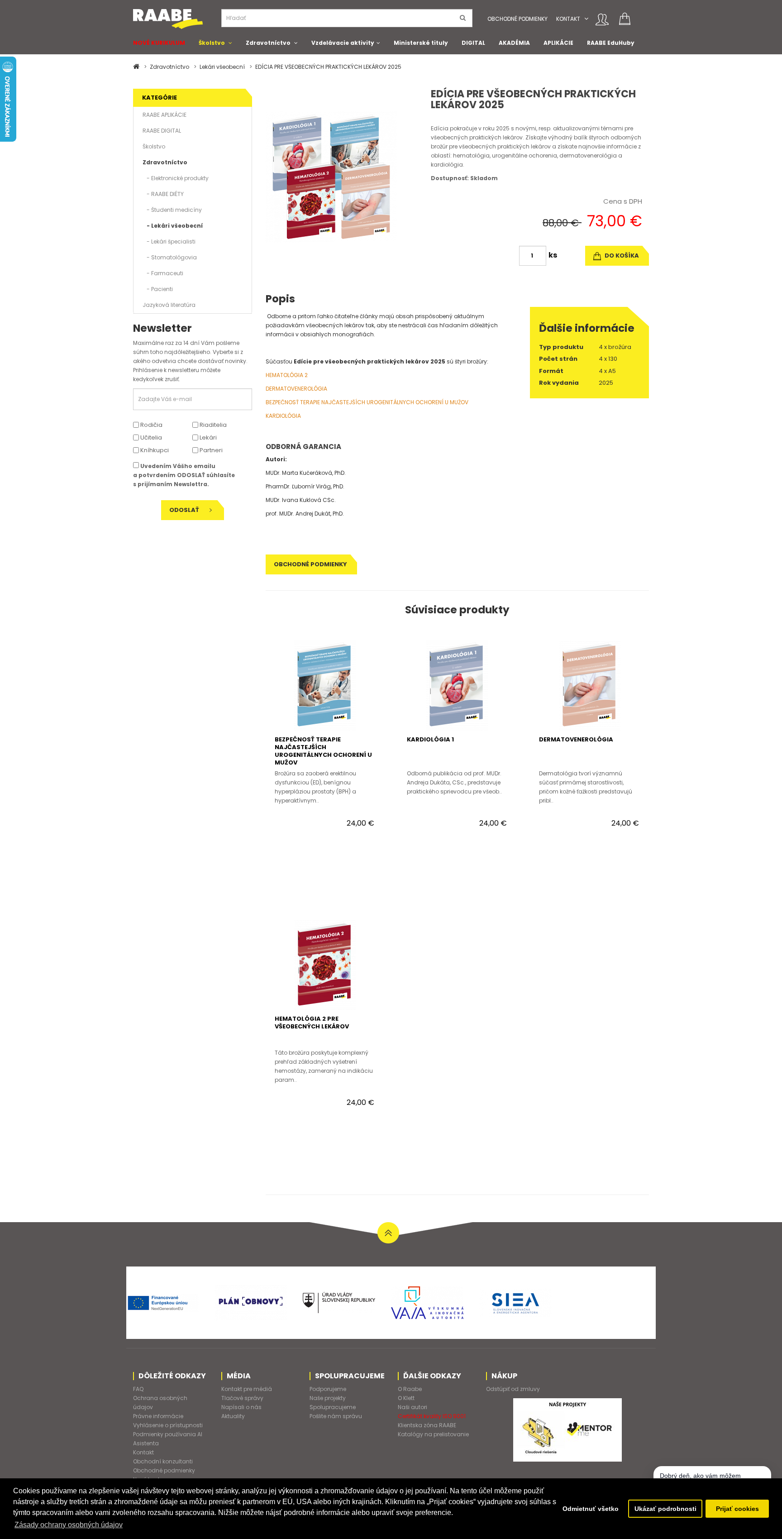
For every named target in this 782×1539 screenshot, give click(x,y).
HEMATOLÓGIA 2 (287, 375)
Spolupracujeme (333, 1407)
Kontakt (568, 19)
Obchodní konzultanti (163, 1461)
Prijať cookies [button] (737, 1508)
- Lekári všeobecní (173, 225)
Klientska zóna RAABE (427, 1425)
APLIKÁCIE (558, 43)
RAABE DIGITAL (162, 130)
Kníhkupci (154, 450)
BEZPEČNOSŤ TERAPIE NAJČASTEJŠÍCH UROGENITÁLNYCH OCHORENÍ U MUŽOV (367, 402)
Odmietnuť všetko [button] (591, 1508)
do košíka (621, 255)
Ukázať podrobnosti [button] (665, 1508)
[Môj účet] (602, 19)
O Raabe (410, 1389)
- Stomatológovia (170, 257)
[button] (586, 19)
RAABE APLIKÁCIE (164, 115)
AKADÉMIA (514, 43)
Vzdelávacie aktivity (342, 43)
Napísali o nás (241, 1407)
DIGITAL (473, 43)
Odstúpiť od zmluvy (513, 1389)
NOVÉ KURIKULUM (159, 43)
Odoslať (184, 510)
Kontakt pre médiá (246, 1389)
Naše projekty (328, 1398)
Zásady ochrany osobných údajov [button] (68, 1525)
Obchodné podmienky (517, 19)
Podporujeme (328, 1389)
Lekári (207, 437)
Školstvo (212, 43)
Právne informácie (158, 1416)
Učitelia (150, 437)
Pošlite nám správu (336, 1416)
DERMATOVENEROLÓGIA (296, 388)
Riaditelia (212, 425)
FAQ (138, 1389)
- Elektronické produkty (176, 178)
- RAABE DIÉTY (163, 194)
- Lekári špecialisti (169, 241)
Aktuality (233, 1416)
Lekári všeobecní (222, 67)
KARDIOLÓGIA (283, 416)
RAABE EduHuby (610, 43)
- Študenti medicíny (172, 210)
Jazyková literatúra (169, 305)
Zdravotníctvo (268, 43)
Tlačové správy (242, 1398)
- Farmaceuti (163, 273)
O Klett (406, 1398)
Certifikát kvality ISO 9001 (432, 1416)
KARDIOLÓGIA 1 (430, 739)
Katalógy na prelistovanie (433, 1434)
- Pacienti (158, 289)
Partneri (210, 450)
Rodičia (150, 425)
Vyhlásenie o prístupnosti (168, 1425)
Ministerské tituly (421, 43)
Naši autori (412, 1407)
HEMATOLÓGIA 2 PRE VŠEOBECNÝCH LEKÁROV (312, 1022)
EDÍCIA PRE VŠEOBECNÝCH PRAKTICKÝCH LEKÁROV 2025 (328, 67)
